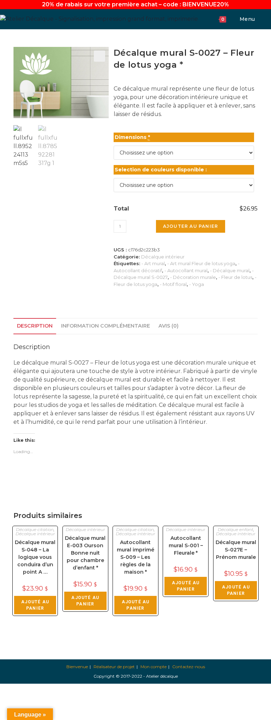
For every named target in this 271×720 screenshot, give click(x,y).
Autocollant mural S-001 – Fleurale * (186, 545)
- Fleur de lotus (235, 277)
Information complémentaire (105, 326)
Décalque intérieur (163, 257)
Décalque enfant (235, 529)
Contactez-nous (188, 666)
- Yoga (196, 284)
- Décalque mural (229, 270)
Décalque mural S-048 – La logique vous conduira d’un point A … (35, 557)
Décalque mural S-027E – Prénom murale (236, 549)
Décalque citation (35, 529)
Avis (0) (168, 326)
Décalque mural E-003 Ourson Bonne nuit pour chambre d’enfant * (85, 553)
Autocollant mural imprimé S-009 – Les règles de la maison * (135, 557)
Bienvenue (77, 666)
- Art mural (153, 263)
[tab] (34, 326)
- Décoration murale (193, 277)
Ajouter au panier (190, 226)
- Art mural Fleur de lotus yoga (201, 263)
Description (35, 326)
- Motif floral (173, 284)
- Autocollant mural (185, 270)
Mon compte (153, 666)
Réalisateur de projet (114, 666)
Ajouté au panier (35, 605)
